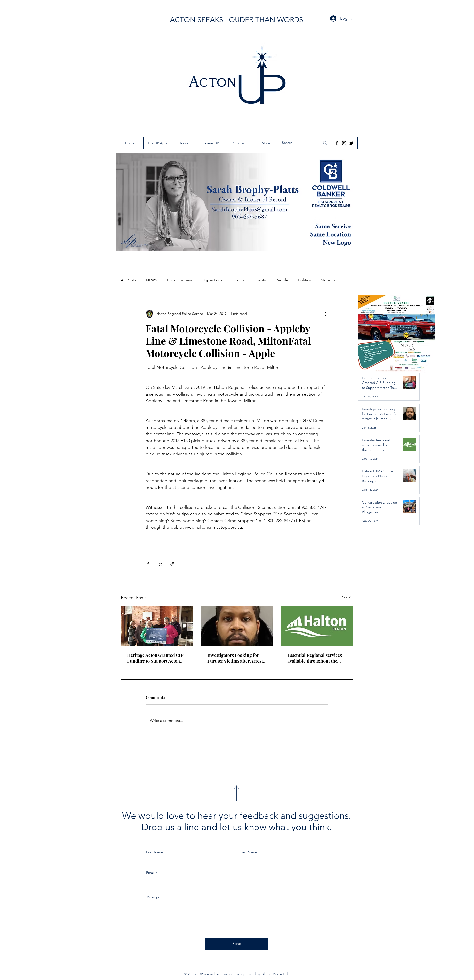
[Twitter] (351, 143)
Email (150, 872)
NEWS (151, 280)
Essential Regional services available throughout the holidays (314, 658)
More (325, 280)
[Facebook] (337, 143)
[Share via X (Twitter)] (160, 564)
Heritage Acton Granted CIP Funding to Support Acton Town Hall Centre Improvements (155, 658)
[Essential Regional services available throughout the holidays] (317, 626)
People (282, 280)
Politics (304, 280)
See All (347, 597)
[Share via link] (172, 564)
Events (260, 280)
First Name (154, 852)
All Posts (128, 280)
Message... (154, 897)
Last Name (248, 852)
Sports (239, 280)
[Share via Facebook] (148, 564)
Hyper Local (212, 280)
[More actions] (325, 314)
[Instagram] (344, 143)
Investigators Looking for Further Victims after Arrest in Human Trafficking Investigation (235, 658)
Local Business (180, 280)
